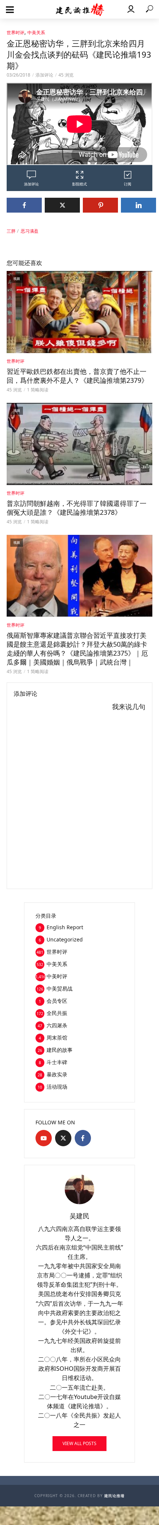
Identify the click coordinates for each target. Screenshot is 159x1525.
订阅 (127, 184)
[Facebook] (83, 1138)
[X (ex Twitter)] (63, 1138)
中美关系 (36, 32)
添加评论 (44, 75)
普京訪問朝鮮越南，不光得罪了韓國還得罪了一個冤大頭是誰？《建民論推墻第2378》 (76, 508)
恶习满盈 (29, 231)
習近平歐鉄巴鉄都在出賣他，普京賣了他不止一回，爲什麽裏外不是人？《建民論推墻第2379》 (77, 376)
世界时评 (15, 32)
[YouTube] (43, 1138)
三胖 (11, 231)
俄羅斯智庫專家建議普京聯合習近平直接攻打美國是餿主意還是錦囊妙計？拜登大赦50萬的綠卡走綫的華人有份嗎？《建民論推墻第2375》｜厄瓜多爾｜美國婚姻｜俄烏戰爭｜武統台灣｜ (77, 648)
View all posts (79, 1443)
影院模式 (79, 184)
